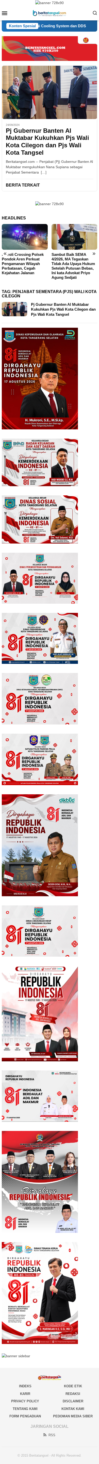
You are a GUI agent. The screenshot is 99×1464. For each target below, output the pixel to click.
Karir (25, 1394)
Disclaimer (73, 1401)
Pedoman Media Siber (73, 1416)
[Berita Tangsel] (49, 13)
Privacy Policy (25, 1401)
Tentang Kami (25, 1409)
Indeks (25, 1386)
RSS (51, 1435)
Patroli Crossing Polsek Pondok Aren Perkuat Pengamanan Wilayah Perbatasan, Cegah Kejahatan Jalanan (23, 263)
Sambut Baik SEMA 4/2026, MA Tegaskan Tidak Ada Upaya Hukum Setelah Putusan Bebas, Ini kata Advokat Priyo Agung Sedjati (73, 266)
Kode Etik (73, 1386)
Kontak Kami (72, 1409)
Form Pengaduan (25, 1416)
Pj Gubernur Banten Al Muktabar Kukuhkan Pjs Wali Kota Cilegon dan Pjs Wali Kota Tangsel (47, 141)
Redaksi (72, 1394)
